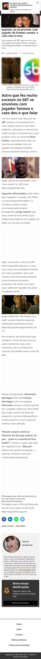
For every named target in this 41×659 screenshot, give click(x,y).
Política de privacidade (19, 645)
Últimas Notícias (19, 640)
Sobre (19, 629)
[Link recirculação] (5, 6)
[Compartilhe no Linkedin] (10, 519)
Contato (19, 634)
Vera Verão (20, 526)
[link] (11, 544)
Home (19, 624)
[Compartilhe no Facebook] (4, 519)
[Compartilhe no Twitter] (22, 519)
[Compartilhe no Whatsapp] (16, 519)
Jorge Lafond (8, 526)
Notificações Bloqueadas (20, 603)
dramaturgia (24, 570)
